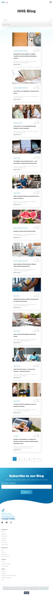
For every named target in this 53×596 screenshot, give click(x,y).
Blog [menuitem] (2, 549)
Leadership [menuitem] (3, 573)
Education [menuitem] (3, 533)
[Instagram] (11, 522)
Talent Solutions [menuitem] (4, 544)
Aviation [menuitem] (3, 531)
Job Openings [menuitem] (4, 565)
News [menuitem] (2, 579)
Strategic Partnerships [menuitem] (6, 577)
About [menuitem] (3, 569)
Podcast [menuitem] (3, 552)
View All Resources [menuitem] (5, 556)
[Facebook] (6, 522)
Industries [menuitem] (4, 529)
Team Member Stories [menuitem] (6, 563)
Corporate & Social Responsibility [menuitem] (8, 575)
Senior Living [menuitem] (4, 542)
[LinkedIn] (2, 522)
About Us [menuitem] (3, 571)
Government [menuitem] (4, 536)
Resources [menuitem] (4, 547)
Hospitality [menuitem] (3, 540)
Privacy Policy (45, 589)
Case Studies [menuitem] (4, 554)
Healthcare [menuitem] (3, 538)
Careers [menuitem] (3, 559)
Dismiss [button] (26, 592)
